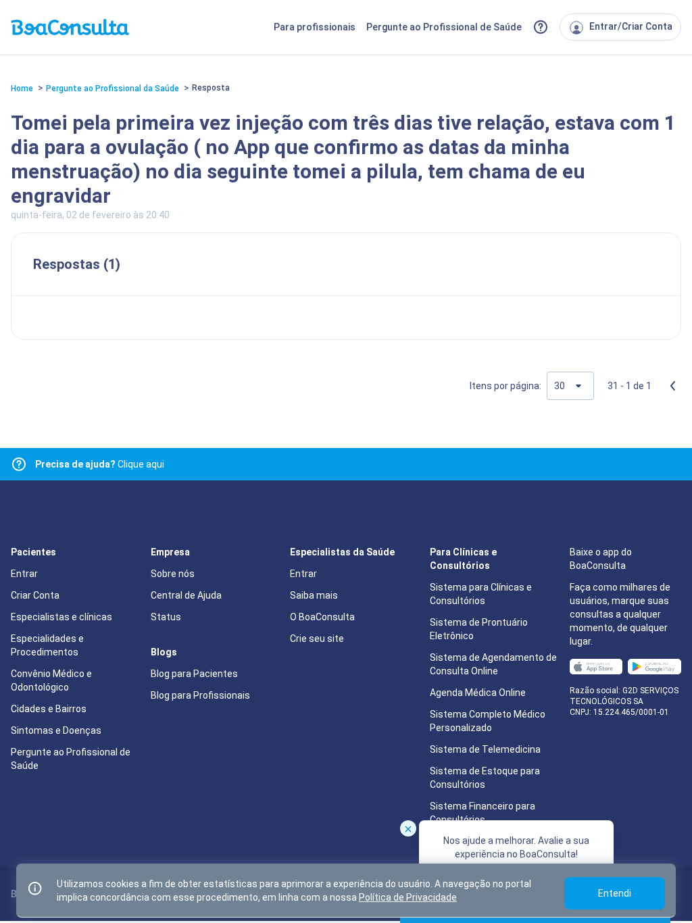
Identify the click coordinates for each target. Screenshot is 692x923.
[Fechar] (408, 828)
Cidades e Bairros (48, 708)
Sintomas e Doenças (56, 730)
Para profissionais (314, 27)
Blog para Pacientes (194, 673)
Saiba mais (314, 595)
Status (166, 617)
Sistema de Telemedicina (485, 749)
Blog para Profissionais (200, 695)
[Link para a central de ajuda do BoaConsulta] (541, 27)
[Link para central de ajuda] (19, 464)
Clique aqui (99, 464)
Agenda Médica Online (478, 692)
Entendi (614, 893)
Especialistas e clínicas (61, 617)
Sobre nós (173, 573)
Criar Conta (35, 595)
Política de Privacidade (408, 897)
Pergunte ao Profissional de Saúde (444, 27)
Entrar (24, 573)
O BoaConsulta (322, 617)
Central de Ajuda (186, 595)
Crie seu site (317, 638)
